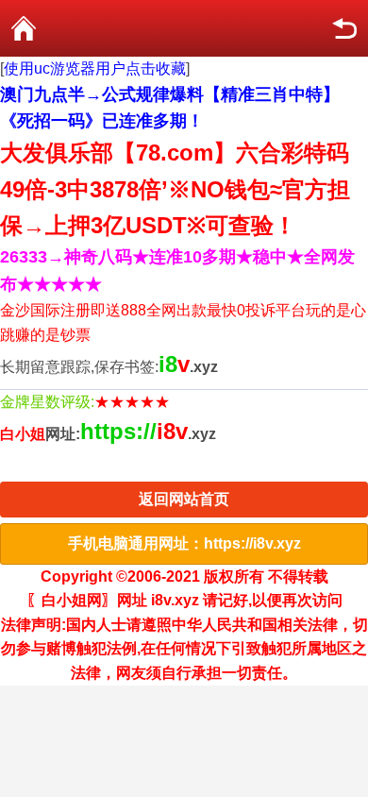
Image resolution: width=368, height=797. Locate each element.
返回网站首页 (184, 499)
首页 (23, 28)
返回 (344, 28)
